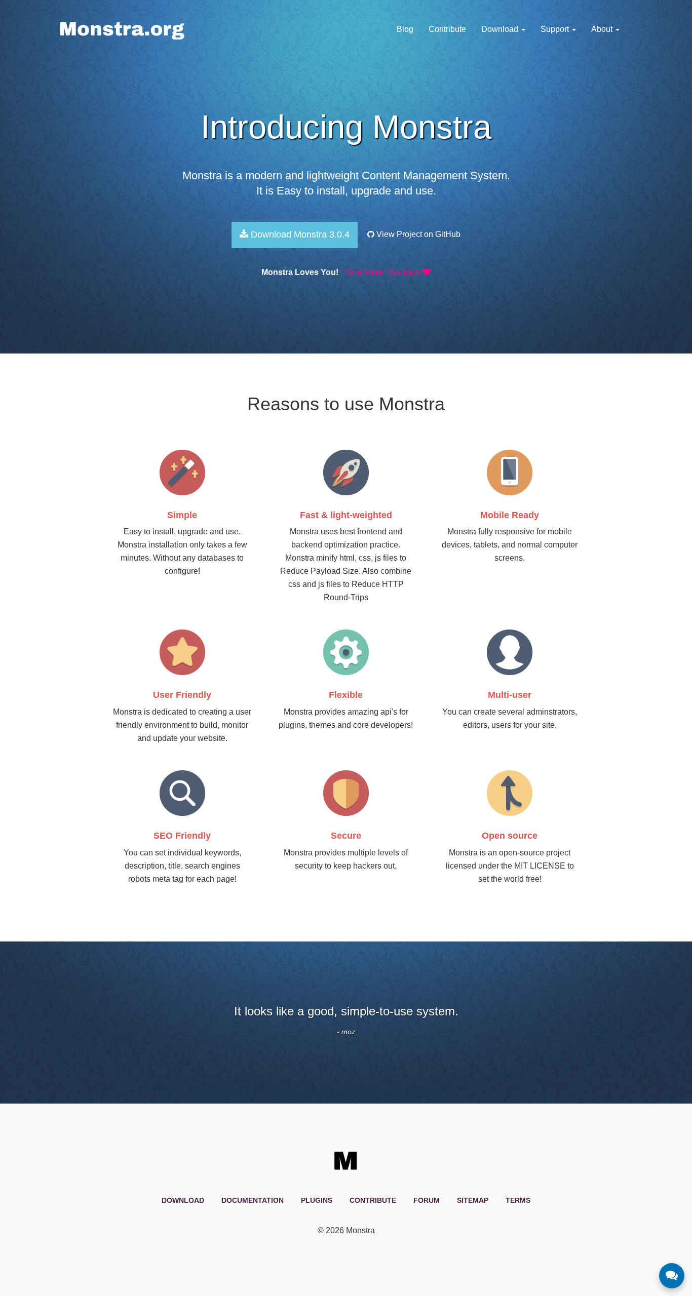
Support (556, 29)
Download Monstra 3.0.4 (299, 234)
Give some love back (383, 272)
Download (500, 29)
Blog (405, 29)
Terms (518, 1200)
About (602, 29)
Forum (426, 1200)
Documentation (252, 1200)
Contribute (447, 29)
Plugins (316, 1200)
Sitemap (472, 1200)
